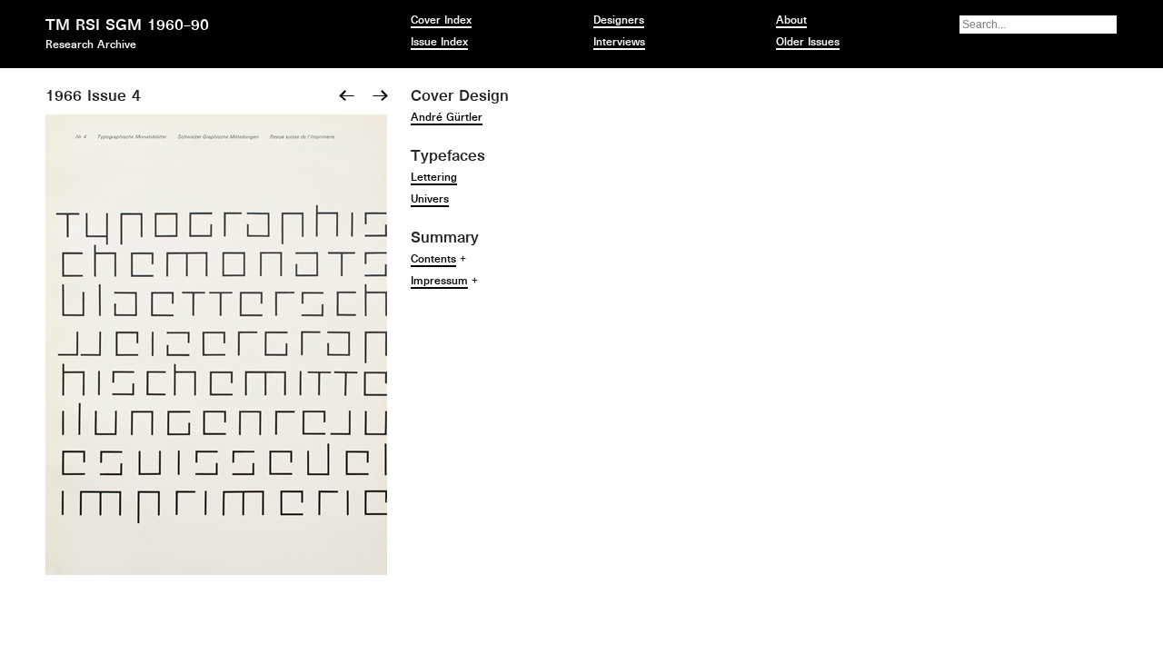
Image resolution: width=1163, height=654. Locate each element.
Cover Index (441, 20)
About (791, 20)
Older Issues (808, 41)
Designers (618, 20)
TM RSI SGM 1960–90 (127, 24)
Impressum (439, 280)
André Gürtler (446, 117)
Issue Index (439, 41)
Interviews (619, 41)
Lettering (434, 177)
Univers (430, 199)
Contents (433, 259)
